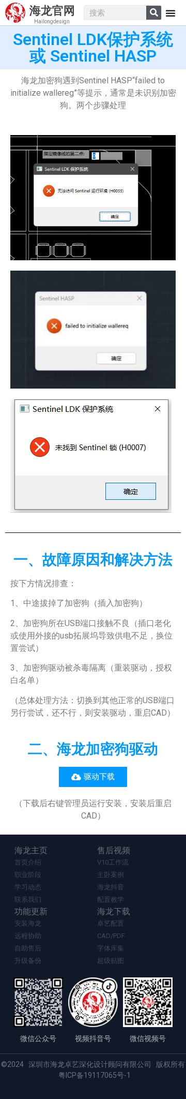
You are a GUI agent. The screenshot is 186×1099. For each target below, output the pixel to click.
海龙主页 (31, 850)
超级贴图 (110, 960)
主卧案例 (110, 875)
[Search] (153, 13)
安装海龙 (27, 923)
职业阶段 (27, 875)
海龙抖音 (110, 887)
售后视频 (113, 850)
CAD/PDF (111, 936)
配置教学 (110, 899)
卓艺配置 (110, 923)
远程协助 (27, 936)
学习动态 (27, 887)
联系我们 (27, 899)
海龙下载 (113, 911)
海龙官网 (52, 10)
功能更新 (31, 911)
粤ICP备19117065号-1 (94, 1075)
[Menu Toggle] (170, 13)
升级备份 (27, 960)
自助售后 (27, 948)
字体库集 (110, 948)
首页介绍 (27, 862)
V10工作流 (113, 862)
